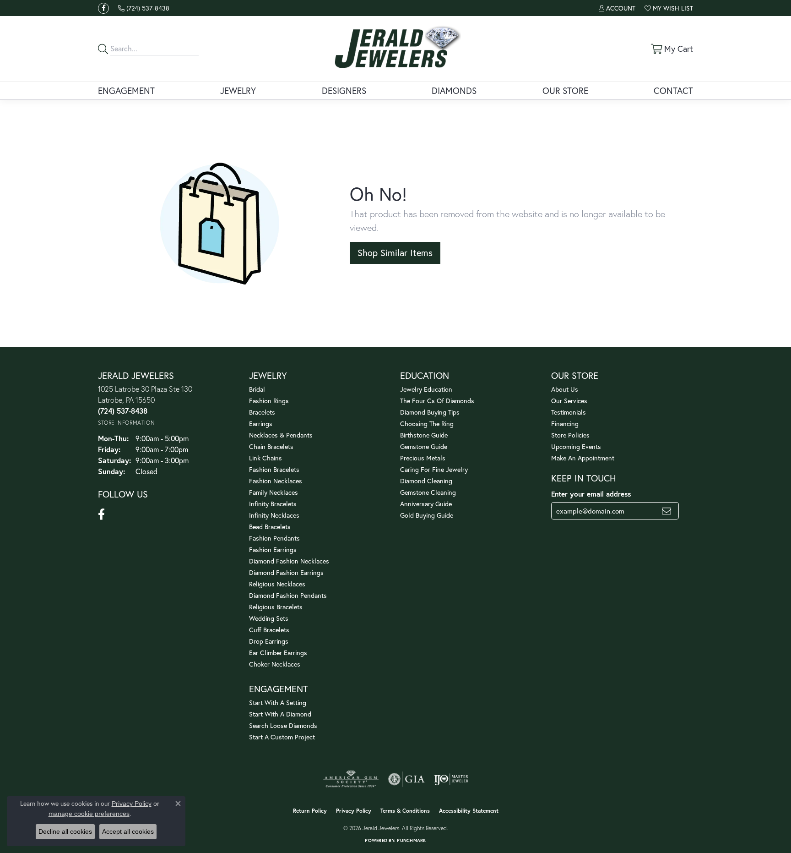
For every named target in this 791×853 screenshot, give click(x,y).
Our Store (565, 90)
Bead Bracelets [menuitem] (270, 526)
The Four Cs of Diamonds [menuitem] (437, 400)
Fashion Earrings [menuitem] (273, 549)
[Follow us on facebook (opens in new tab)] (103, 8)
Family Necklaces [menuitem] (273, 492)
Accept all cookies (128, 831)
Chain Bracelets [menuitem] (271, 446)
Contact (673, 90)
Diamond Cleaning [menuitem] (426, 480)
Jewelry (238, 90)
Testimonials (568, 412)
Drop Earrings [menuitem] (268, 641)
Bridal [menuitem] (257, 389)
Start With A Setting (277, 702)
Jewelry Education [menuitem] (426, 389)
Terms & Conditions (405, 810)
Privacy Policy (353, 810)
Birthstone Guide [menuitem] (424, 435)
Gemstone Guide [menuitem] (423, 446)
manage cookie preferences (89, 813)
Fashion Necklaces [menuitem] (275, 480)
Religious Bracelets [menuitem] (276, 606)
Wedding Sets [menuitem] (268, 618)
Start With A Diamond (280, 714)
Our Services (569, 400)
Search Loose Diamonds (283, 725)
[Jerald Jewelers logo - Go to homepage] (395, 48)
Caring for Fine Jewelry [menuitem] (434, 469)
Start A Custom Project (282, 737)
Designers (344, 90)
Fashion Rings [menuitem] (269, 400)
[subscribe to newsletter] (666, 511)
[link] (143, 8)
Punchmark (411, 840)
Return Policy (310, 810)
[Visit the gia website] (406, 779)
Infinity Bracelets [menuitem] (273, 503)
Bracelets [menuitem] (262, 412)
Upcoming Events (576, 446)
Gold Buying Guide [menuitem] (426, 515)
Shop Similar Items (395, 252)
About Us (564, 389)
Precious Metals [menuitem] (422, 458)
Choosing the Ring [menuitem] (427, 423)
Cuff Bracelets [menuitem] (269, 629)
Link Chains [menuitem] (265, 458)
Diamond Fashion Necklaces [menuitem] (289, 561)
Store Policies (570, 435)
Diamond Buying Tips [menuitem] (430, 412)
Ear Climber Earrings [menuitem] (278, 652)
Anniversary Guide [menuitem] (426, 503)
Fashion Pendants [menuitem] (274, 538)
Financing (565, 423)
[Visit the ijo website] (451, 779)
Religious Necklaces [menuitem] (277, 584)
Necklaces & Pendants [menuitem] (281, 435)
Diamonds (454, 90)
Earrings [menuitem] (260, 423)
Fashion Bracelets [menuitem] (274, 469)
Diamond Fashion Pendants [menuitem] (288, 595)
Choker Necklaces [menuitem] (274, 664)
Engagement (126, 90)
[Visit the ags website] (351, 779)
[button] (617, 8)
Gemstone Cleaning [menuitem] (428, 492)
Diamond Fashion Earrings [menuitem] (286, 572)
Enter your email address (591, 493)
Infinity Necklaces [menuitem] (274, 515)
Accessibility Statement (468, 810)
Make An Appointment (582, 458)
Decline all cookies (65, 831)
